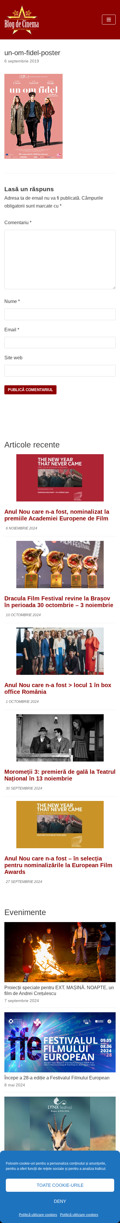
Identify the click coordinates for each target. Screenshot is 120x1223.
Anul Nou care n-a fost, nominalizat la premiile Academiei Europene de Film (56, 515)
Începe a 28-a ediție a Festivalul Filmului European (57, 1077)
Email (11, 329)
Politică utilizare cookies (38, 1215)
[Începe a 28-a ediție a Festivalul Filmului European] (60, 1070)
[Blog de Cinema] (21, 19)
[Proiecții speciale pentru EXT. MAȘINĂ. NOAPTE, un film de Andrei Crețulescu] (60, 980)
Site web (13, 357)
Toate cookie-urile (60, 1185)
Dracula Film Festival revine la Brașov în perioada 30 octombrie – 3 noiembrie (58, 601)
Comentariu (17, 222)
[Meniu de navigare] (109, 20)
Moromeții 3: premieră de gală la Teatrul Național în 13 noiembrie (60, 775)
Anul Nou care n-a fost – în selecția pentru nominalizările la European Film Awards (58, 865)
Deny (60, 1201)
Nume (12, 301)
